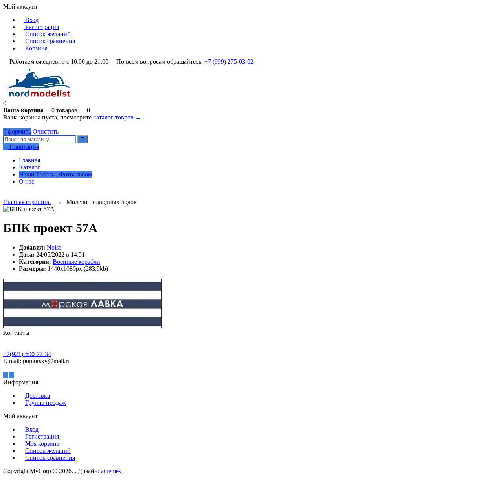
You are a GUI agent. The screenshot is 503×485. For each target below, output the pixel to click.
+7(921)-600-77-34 (27, 354)
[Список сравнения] (11, 194)
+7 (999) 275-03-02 (228, 61)
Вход (31, 20)
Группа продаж (45, 402)
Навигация (23, 146)
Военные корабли (76, 261)
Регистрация (41, 27)
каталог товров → (117, 117)
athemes (111, 471)
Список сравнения (49, 41)
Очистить (46, 131)
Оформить (17, 131)
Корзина (36, 48)
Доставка (37, 395)
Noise (54, 247)
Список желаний (47, 34)
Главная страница (27, 201)
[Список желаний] (5, 194)
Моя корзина (42, 443)
